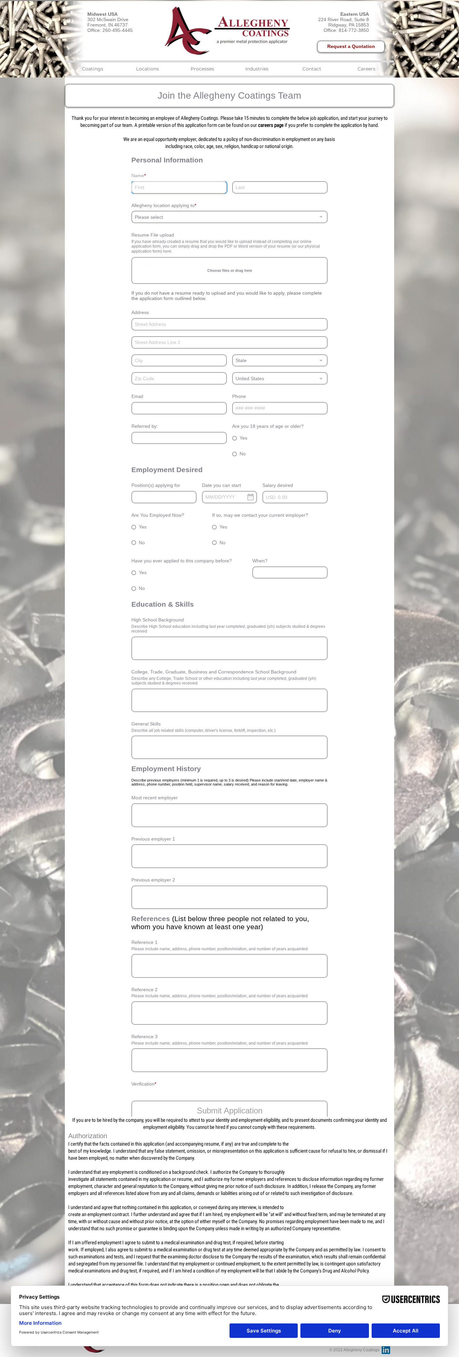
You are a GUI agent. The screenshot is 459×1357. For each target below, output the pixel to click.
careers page (271, 125)
